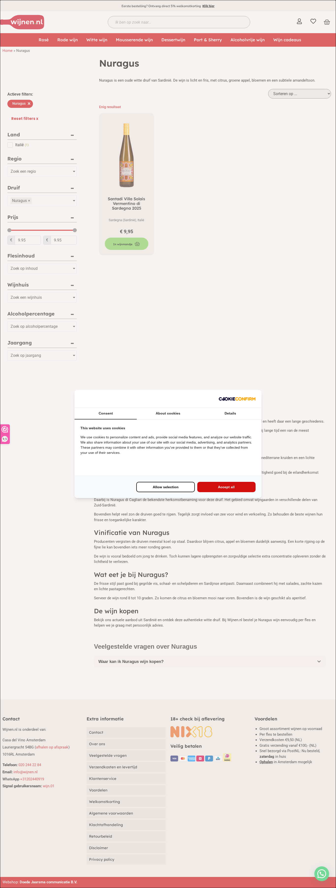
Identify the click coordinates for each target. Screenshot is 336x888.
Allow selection (166, 487)
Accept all (226, 487)
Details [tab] (230, 413)
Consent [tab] (106, 413)
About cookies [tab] (168, 413)
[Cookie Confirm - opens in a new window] (237, 399)
